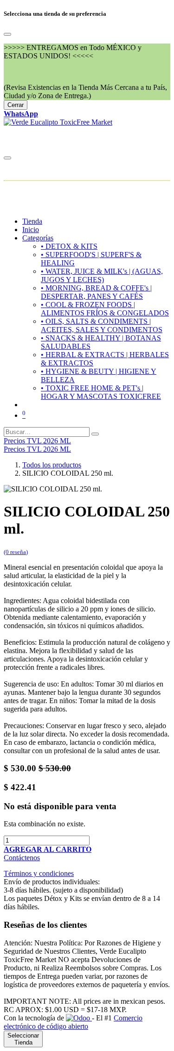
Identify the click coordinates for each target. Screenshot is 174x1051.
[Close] (7, 34)
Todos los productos (51, 465)
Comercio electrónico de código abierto (73, 1022)
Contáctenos (22, 858)
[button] (47, 849)
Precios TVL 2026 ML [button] (37, 441)
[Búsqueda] (95, 434)
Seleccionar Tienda (23, 1039)
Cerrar (15, 104)
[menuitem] (32, 221)
